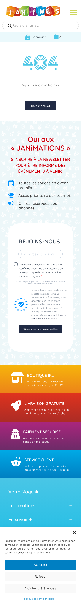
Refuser (41, 576)
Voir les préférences (40, 588)
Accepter (41, 564)
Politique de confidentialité (38, 598)
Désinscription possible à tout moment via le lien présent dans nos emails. (40, 283)
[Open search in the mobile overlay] (40, 25)
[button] (74, 532)
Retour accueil (40, 105)
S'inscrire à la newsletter (40, 329)
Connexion (39, 37)
